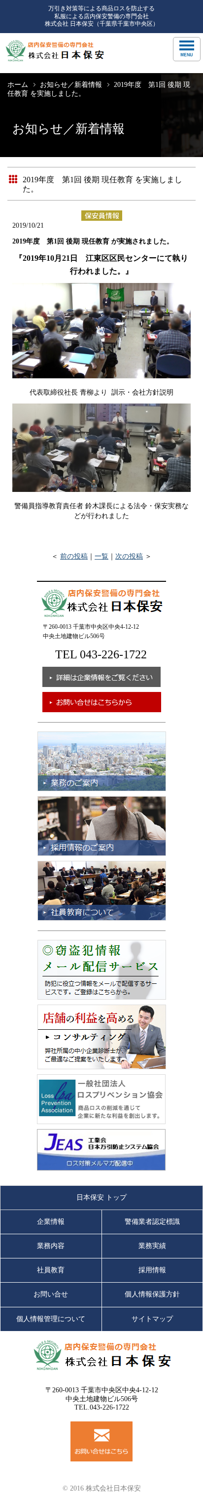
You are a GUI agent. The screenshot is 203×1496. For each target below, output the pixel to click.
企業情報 (51, 1221)
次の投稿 (129, 556)
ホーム (17, 84)
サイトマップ (152, 1319)
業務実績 (152, 1246)
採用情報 (152, 1270)
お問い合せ (51, 1294)
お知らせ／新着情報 (71, 84)
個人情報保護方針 (152, 1294)
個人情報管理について (50, 1319)
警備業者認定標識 (152, 1221)
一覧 (101, 556)
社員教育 (51, 1270)
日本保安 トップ (101, 1197)
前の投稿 (74, 556)
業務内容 (51, 1246)
